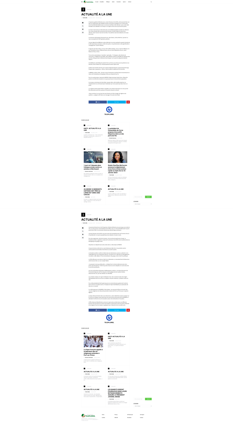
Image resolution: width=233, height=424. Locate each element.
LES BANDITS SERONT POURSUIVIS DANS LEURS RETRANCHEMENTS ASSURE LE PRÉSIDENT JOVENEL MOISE (117, 393)
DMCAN (116, 417)
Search (148, 196)
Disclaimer (129, 417)
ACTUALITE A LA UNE (91, 371)
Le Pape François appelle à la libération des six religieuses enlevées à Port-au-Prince (93, 352)
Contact (141, 417)
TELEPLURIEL (85, 17)
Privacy (116, 414)
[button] (151, 1)
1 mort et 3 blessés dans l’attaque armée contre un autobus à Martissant (93, 167)
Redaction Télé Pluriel (89, 171)
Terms (103, 414)
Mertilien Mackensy (112, 138)
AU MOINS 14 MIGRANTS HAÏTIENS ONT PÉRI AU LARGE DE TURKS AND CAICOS (93, 191)
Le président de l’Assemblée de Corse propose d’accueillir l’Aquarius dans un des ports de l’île (116, 132)
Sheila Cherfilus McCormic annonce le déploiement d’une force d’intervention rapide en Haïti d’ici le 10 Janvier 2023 (117, 168)
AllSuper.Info (95, 419)
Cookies (103, 417)
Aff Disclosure (130, 414)
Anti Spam (142, 414)
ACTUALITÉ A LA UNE (116, 189)
